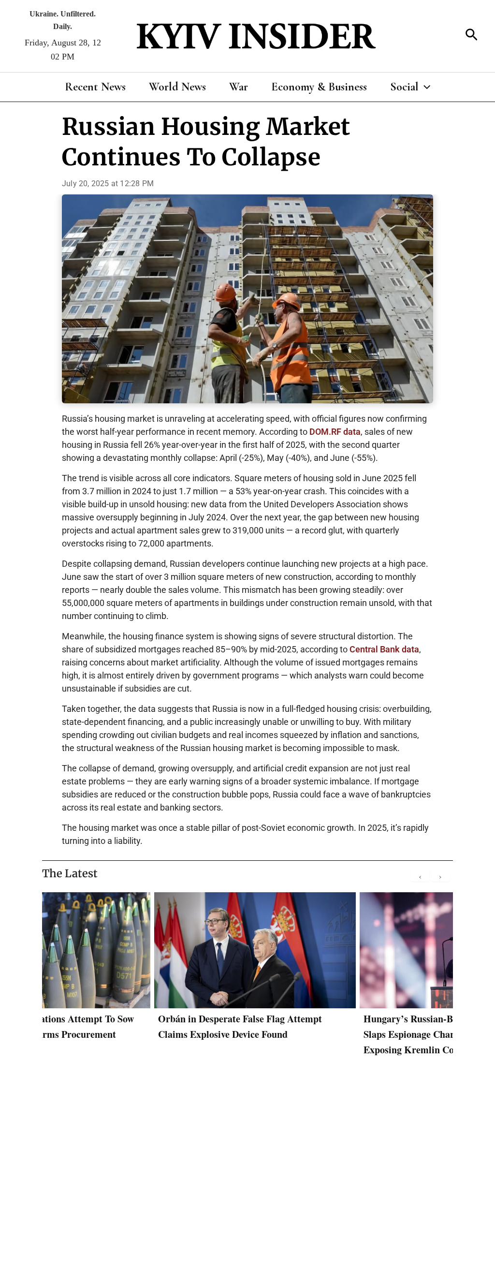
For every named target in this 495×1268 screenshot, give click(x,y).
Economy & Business (319, 87)
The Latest (70, 873)
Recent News (95, 87)
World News (177, 87)
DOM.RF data (335, 432)
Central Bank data (384, 649)
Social (404, 87)
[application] (424, 87)
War (238, 87)
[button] (471, 36)
